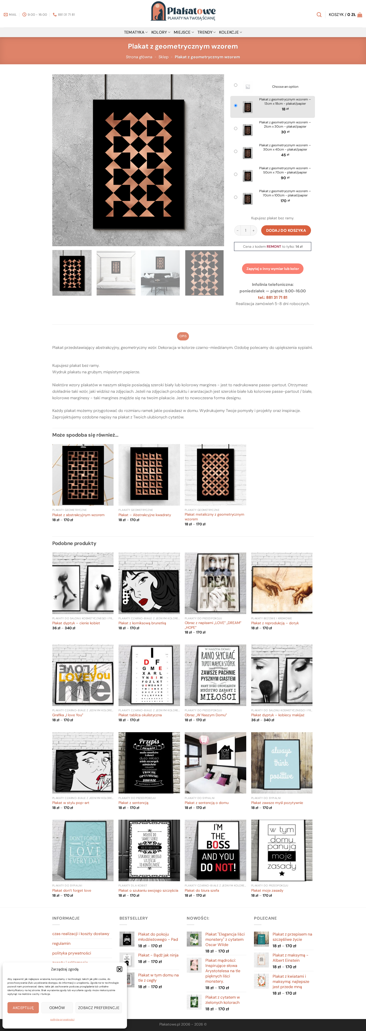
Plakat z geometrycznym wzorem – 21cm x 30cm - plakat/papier (285, 124)
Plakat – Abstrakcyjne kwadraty (145, 515)
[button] (119, 969)
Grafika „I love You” (67, 715)
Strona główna (139, 57)
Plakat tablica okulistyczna (140, 715)
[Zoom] (59, 240)
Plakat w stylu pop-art (70, 803)
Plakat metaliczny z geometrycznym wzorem (214, 517)
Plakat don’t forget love (71, 890)
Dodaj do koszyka (286, 230)
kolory (159, 32)
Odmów (57, 1007)
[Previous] (62, 160)
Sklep (164, 57)
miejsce (182, 32)
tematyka (134, 32)
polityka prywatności (62, 1019)
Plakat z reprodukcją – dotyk (275, 623)
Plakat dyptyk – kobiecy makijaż (278, 715)
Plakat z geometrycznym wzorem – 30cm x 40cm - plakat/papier (285, 147)
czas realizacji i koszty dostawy (80, 933)
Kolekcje (229, 32)
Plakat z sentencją (133, 803)
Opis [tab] (183, 336)
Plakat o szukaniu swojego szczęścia (148, 890)
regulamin (61, 943)
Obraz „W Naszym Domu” (206, 715)
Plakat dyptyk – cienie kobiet (76, 623)
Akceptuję (23, 1007)
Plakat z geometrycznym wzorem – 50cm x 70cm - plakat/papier (285, 170)
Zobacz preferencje (98, 1007)
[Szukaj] (319, 14)
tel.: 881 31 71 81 (272, 297)
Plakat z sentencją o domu (207, 803)
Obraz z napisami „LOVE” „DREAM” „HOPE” (213, 625)
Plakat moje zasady (267, 890)
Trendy (204, 32)
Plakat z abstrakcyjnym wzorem (78, 515)
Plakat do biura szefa (202, 890)
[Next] (214, 160)
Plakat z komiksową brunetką (142, 623)
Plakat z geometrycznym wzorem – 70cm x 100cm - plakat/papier (285, 193)
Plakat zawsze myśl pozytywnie (277, 803)
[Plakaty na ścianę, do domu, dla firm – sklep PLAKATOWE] (183, 13)
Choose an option (285, 87)
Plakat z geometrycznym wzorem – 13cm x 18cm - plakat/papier (285, 101)
